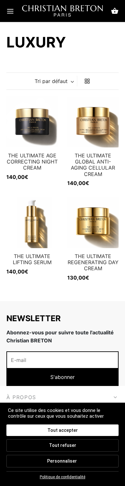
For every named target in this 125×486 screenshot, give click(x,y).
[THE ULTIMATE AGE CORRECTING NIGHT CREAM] (32, 121)
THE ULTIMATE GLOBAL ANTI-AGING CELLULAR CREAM (93, 164)
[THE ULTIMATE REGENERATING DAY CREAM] (93, 222)
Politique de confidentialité (62, 477)
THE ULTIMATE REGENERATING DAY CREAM (93, 262)
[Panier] (115, 11)
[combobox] (55, 81)
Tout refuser (62, 445)
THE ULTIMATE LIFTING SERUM (32, 259)
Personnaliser (62, 461)
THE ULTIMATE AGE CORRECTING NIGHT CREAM (32, 161)
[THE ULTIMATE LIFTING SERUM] (32, 222)
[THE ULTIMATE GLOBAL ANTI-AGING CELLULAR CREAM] (93, 121)
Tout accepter (62, 430)
